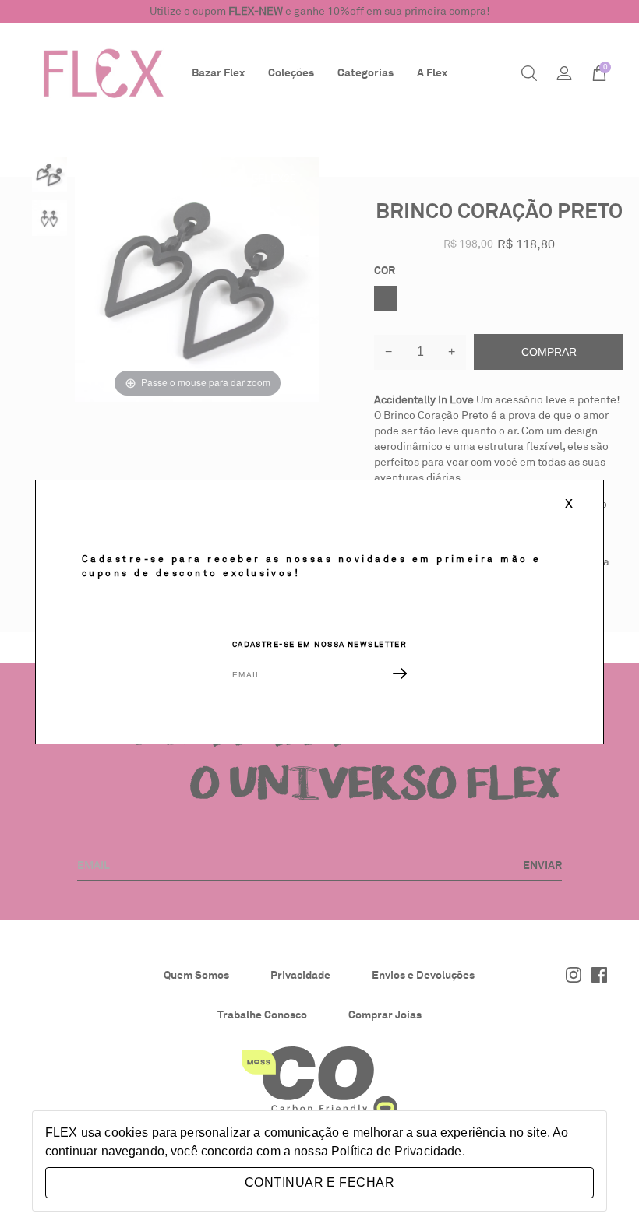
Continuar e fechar (319, 1182)
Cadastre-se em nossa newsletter (320, 644)
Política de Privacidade (396, 1151)
